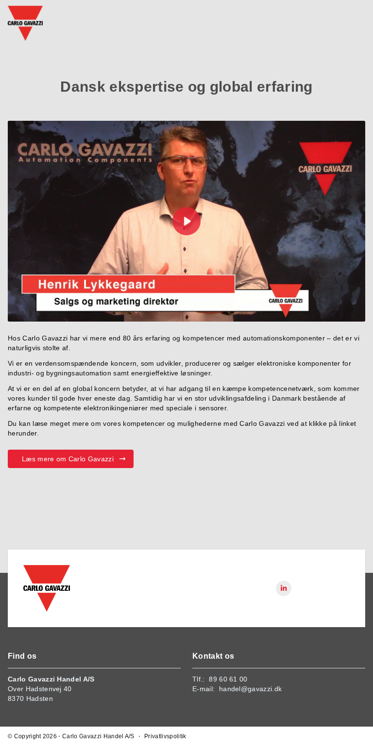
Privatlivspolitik (165, 736)
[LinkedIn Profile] (283, 588)
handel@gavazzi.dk (250, 689)
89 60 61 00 (228, 679)
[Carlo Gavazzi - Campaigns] (46, 588)
